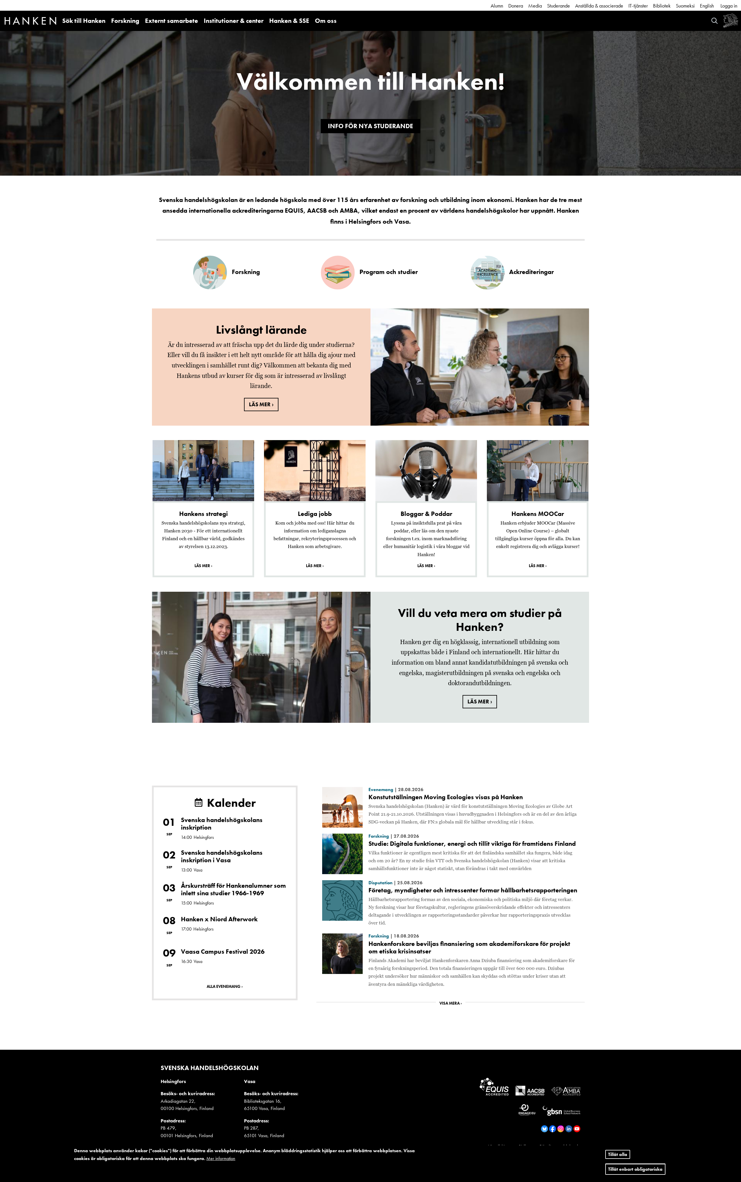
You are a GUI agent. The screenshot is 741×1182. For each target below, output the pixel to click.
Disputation (380, 883)
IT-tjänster (638, 5)
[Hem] (30, 21)
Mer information (220, 1159)
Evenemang (380, 789)
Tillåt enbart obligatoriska (635, 1169)
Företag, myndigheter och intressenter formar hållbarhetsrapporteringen (472, 890)
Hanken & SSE (289, 20)
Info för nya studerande (370, 126)
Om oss (326, 20)
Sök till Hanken (83, 20)
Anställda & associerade (599, 5)
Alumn (497, 5)
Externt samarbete (171, 20)
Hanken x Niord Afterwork (219, 919)
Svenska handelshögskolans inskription (222, 824)
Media (535, 5)
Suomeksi (685, 5)
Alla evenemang (224, 986)
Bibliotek (662, 5)
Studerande (558, 5)
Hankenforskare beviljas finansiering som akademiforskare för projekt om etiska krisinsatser (469, 947)
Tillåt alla (617, 1154)
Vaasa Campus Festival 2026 (223, 951)
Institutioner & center (233, 20)
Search (714, 20)
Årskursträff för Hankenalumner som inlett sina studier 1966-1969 (233, 889)
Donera (515, 5)
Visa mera (449, 1003)
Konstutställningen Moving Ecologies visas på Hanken (445, 797)
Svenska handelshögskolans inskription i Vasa (222, 856)
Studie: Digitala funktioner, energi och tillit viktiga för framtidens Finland (472, 843)
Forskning (125, 20)
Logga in (728, 5)
